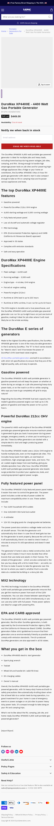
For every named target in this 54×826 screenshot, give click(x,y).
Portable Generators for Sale (15, 31)
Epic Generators (12, 111)
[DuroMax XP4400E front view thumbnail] (1, 94)
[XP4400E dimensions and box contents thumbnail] (5, 94)
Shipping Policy (7, 815)
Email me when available (27, 146)
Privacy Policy (40, 815)
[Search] (49, 17)
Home (3, 31)
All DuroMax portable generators (15, 358)
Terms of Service (7, 817)
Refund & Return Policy (24, 815)
